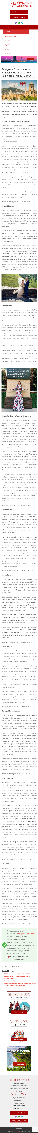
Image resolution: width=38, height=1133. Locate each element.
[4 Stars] (20, 1128)
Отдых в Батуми (19, 1100)
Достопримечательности (12, 36)
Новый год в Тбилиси (12, 981)
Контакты (8, 54)
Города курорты (19, 1103)
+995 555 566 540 (17, 959)
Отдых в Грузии (16, 1131)
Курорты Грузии (19, 1083)
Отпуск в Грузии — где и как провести (17, 974)
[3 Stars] (19, 1128)
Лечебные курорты (19, 1108)
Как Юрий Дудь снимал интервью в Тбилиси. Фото (17, 977)
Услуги (7, 49)
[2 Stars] (17, 1128)
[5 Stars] (21, 1128)
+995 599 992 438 (19, 17)
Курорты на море (19, 1098)
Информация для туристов (19, 1088)
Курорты (7, 40)
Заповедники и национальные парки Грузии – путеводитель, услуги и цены (20, 984)
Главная (7, 27)
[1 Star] (16, 1128)
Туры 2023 (8, 45)
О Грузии (7, 31)
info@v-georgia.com (19, 12)
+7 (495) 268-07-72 (18, 956)
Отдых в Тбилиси (19, 1106)
